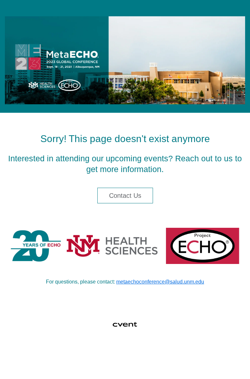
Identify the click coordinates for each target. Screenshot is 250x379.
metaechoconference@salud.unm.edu (160, 281)
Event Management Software (62, 348)
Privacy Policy (90, 363)
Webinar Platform (122, 355)
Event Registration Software (184, 348)
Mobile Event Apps (123, 348)
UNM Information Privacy (142, 363)
